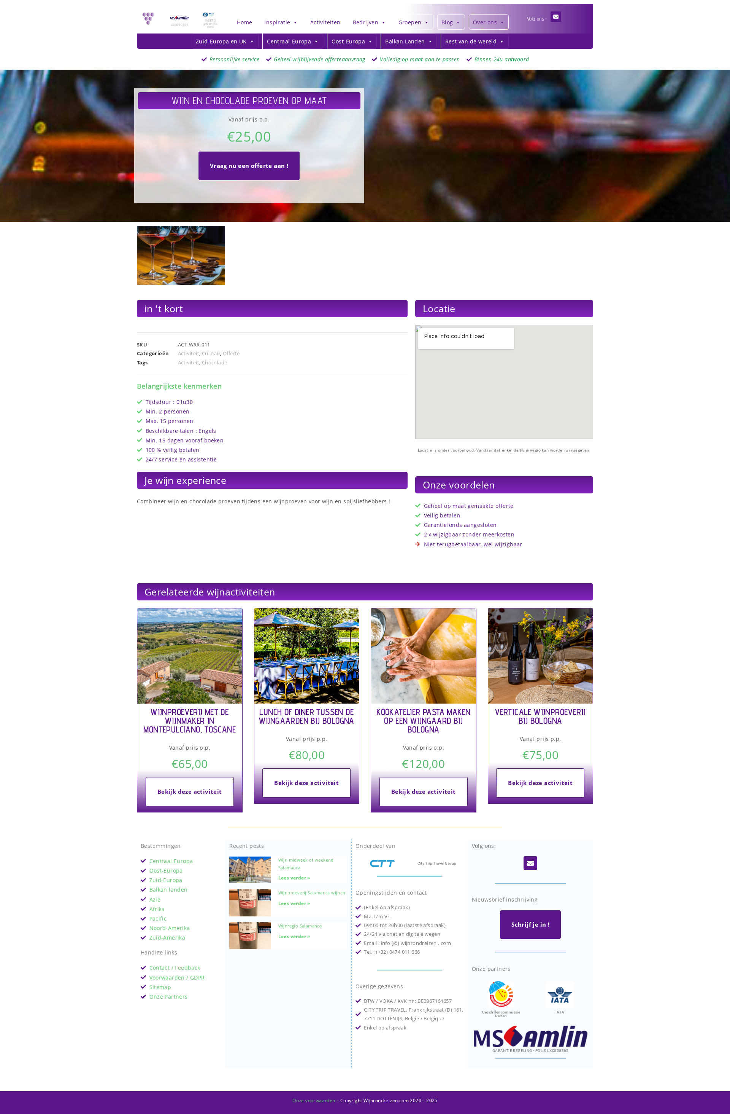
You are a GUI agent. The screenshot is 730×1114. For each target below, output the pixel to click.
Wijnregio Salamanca (300, 926)
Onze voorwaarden (313, 1100)
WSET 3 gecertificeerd (210, 23)
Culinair (211, 353)
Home (244, 22)
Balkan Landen (405, 41)
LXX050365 (180, 24)
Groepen (410, 22)
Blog (447, 22)
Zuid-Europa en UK (221, 41)
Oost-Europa (348, 41)
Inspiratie (277, 22)
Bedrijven (366, 22)
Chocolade (214, 362)
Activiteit (188, 353)
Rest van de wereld (471, 41)
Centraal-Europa (289, 41)
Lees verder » (294, 878)
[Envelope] (556, 16)
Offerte (231, 353)
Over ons (485, 22)
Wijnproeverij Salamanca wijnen (312, 892)
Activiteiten (325, 22)
